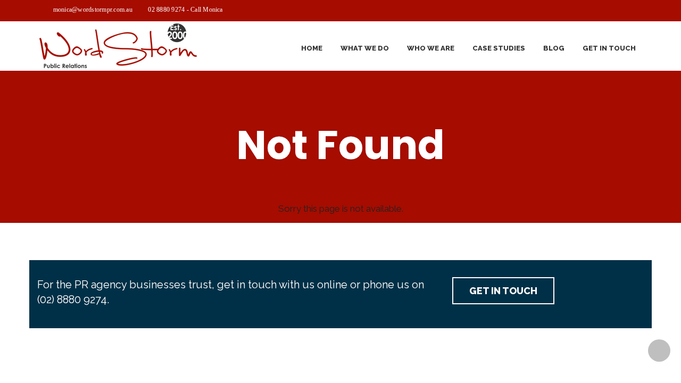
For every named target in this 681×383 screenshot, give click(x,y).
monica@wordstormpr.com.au (92, 9)
